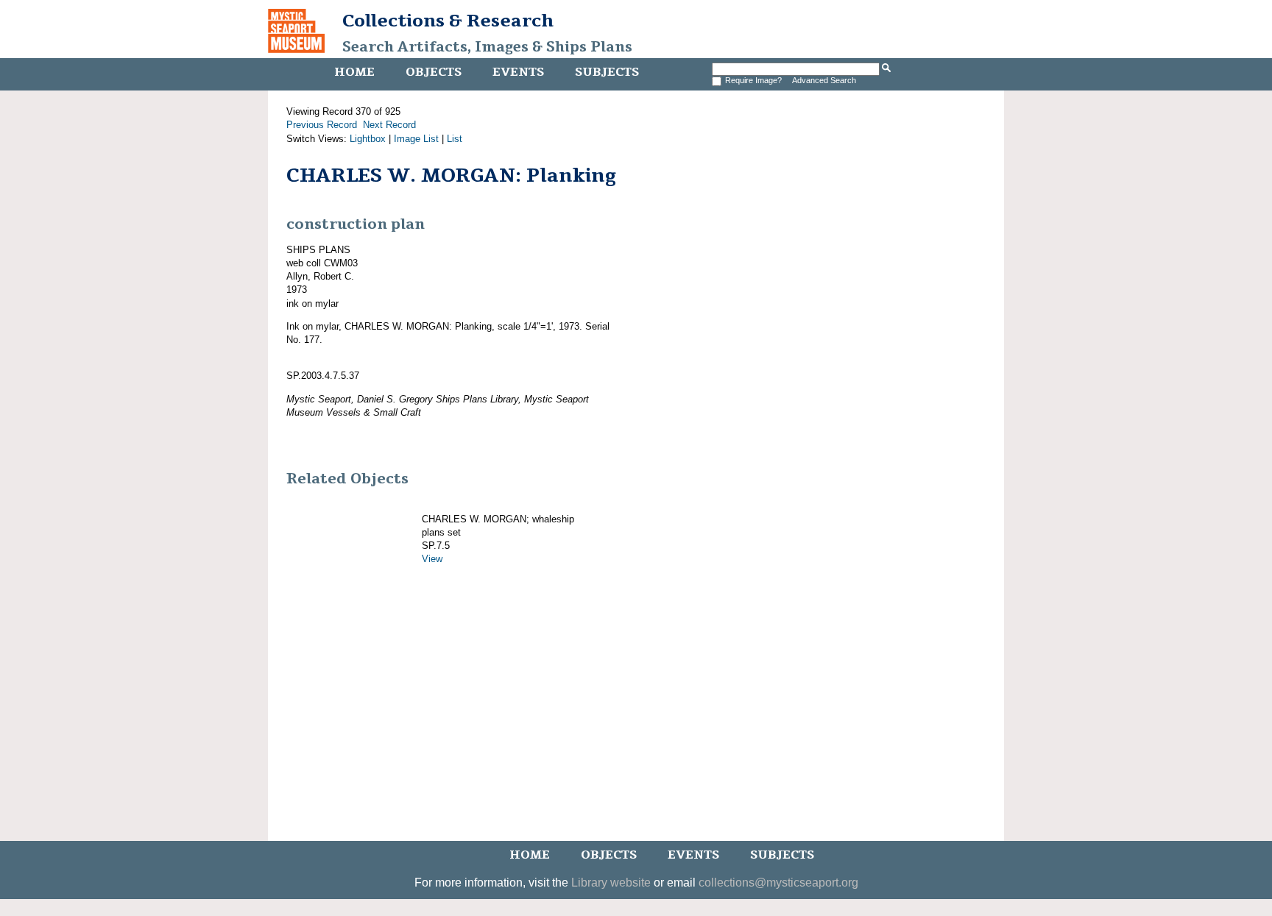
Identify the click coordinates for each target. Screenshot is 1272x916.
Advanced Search (824, 80)
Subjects (607, 72)
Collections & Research (448, 20)
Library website (611, 882)
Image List (416, 138)
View (432, 558)
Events (518, 72)
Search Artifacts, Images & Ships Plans (487, 47)
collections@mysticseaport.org (778, 882)
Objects (434, 72)
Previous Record (321, 124)
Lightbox (368, 138)
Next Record (389, 124)
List (454, 138)
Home (354, 72)
